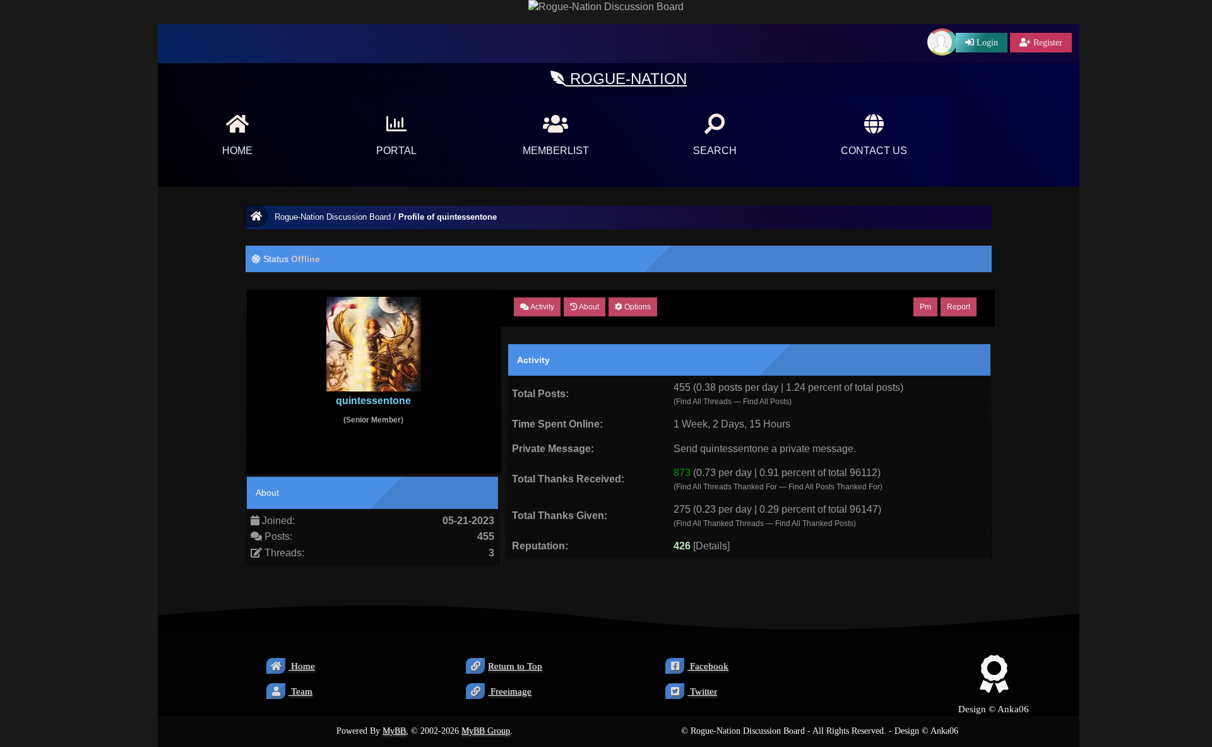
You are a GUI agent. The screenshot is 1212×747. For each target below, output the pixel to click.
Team (300, 691)
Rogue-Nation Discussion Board (333, 217)
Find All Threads (704, 401)
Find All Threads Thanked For (726, 486)
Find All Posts (766, 401)
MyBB (394, 731)
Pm (925, 306)
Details (711, 546)
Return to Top (515, 666)
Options (636, 306)
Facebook (707, 666)
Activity (541, 306)
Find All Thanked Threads (720, 523)
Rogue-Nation (626, 78)
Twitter (702, 691)
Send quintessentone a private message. (765, 448)
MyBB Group (485, 731)
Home (301, 666)
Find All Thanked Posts (814, 523)
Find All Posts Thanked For (834, 486)
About (588, 306)
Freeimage (510, 691)
